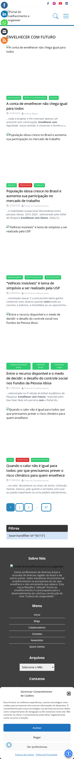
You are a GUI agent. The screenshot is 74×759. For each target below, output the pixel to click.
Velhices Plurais (53, 277)
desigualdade (14, 98)
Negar (37, 737)
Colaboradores (37, 627)
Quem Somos (37, 646)
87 (46, 507)
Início (37, 614)
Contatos (37, 633)
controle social (40, 366)
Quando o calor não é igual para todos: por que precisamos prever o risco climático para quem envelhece (35, 470)
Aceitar (37, 728)
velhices (53, 98)
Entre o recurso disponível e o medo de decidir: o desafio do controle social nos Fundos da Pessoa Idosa (37, 378)
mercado (11, 185)
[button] (69, 693)
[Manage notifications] (9, 745)
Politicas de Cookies (24, 754)
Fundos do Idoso (59, 366)
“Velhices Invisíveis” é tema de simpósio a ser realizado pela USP (33, 285)
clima (10, 460)
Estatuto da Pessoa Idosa (35, 98)
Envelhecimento (15, 277)
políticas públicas (33, 277)
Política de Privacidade (46, 754)
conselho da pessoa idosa (18, 366)
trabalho (39, 185)
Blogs (37, 621)
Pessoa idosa (25, 185)
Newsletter (37, 640)
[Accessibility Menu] (68, 753)
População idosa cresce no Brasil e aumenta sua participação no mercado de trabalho (33, 196)
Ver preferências (37, 746)
